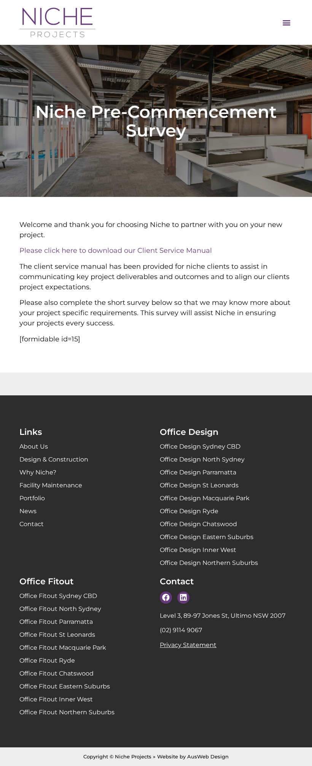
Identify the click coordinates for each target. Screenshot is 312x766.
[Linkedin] (183, 598)
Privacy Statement (188, 645)
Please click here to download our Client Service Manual (115, 250)
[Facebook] (166, 598)
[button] (286, 22)
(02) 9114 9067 (181, 630)
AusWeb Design (208, 756)
